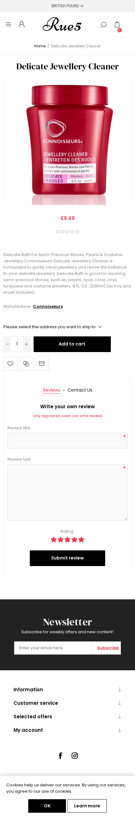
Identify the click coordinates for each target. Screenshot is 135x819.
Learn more (87, 806)
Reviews (51, 390)
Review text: (19, 459)
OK (47, 806)
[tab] (51, 390)
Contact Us (80, 390)
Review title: (19, 428)
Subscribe (108, 648)
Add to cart (72, 344)
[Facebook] (60, 755)
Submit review (67, 558)
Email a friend (42, 364)
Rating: (67, 531)
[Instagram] (74, 755)
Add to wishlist (10, 364)
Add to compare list (26, 364)
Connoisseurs (48, 306)
